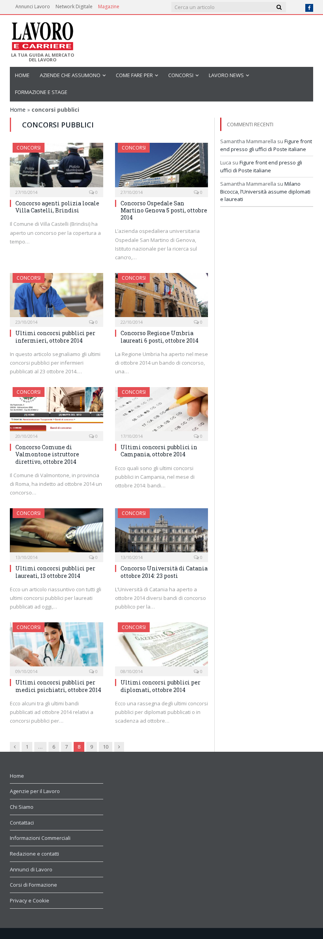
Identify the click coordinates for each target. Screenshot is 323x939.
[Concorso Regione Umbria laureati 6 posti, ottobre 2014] (161, 297)
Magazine (108, 6)
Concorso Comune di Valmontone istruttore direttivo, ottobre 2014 (47, 454)
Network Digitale (74, 6)
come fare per (134, 75)
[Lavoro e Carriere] (42, 34)
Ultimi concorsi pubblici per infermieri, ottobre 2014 (55, 336)
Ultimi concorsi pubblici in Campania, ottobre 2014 (159, 450)
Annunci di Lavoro (31, 869)
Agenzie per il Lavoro (35, 791)
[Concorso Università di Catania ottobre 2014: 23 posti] (161, 532)
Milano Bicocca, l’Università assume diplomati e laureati (265, 191)
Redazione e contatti (34, 853)
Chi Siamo (21, 806)
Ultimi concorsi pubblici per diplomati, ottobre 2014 (160, 686)
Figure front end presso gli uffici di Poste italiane (266, 145)
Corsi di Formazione (33, 884)
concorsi (180, 75)
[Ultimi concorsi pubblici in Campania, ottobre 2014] (161, 411)
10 (105, 746)
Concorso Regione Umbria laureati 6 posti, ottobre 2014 (160, 336)
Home (22, 75)
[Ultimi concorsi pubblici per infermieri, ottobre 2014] (56, 297)
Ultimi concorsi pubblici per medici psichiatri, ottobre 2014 (58, 686)
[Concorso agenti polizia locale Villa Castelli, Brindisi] (56, 167)
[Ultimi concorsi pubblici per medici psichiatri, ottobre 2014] (56, 647)
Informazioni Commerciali (40, 837)
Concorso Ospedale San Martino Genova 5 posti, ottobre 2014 (164, 210)
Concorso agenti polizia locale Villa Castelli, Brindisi (57, 206)
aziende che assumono (70, 75)
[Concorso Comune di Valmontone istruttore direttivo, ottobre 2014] (56, 411)
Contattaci (22, 822)
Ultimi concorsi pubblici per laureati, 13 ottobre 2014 (55, 572)
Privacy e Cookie (29, 900)
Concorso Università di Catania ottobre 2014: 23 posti (164, 572)
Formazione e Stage (41, 92)
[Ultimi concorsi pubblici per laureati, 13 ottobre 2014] (56, 532)
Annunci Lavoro (32, 6)
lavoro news (226, 75)
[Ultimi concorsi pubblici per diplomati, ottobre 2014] (161, 647)
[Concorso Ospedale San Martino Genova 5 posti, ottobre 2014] (161, 167)
